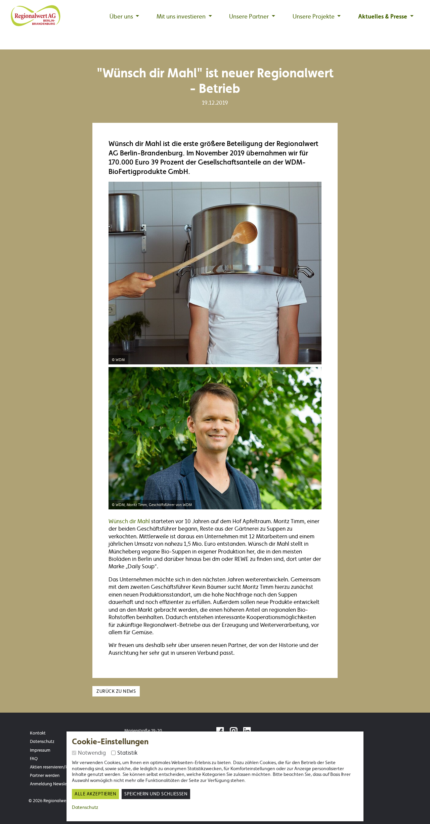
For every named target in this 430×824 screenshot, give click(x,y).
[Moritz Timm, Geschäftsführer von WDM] (215, 437)
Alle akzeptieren (95, 794)
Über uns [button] (122, 16)
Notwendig (92, 752)
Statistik (127, 752)
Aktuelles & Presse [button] (383, 16)
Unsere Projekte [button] (314, 16)
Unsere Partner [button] (249, 16)
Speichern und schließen (155, 794)
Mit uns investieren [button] (182, 16)
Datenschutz (85, 807)
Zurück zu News (116, 691)
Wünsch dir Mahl (130, 521)
